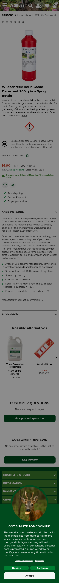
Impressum (39, 561)
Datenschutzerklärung (24, 561)
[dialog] (29, 291)
